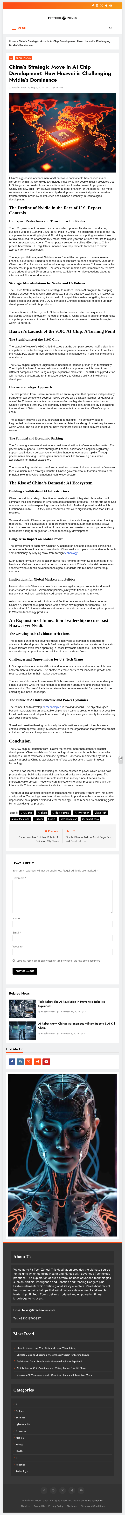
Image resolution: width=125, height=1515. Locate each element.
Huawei (39, 819)
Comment (19, 878)
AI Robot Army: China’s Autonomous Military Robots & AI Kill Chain (51, 1368)
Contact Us (39, 1506)
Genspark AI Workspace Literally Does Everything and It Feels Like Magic (54, 1375)
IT (17, 1458)
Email (17, 932)
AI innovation (82, 813)
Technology (23, 58)
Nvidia (51, 819)
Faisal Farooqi (19, 87)
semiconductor (69, 819)
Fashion (20, 1438)
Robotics (20, 1464)
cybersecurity (23, 1424)
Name (17, 918)
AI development (60, 813)
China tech (100, 813)
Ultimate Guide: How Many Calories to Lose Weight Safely (46, 1348)
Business (20, 1417)
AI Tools (20, 1411)
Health (19, 1451)
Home (12, 41)
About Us (25, 1506)
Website (17, 946)
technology (70, 553)
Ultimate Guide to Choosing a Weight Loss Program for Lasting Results (53, 1355)
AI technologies (51, 707)
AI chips (42, 813)
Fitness (19, 1444)
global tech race (20, 819)
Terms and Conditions (92, 1506)
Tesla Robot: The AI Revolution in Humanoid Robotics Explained (49, 1361)
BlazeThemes (95, 1500)
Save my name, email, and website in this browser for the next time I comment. (58, 960)
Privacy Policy (55, 1506)
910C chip (26, 813)
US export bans (90, 819)
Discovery (21, 1431)
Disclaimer (72, 1506)
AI (11, 58)
